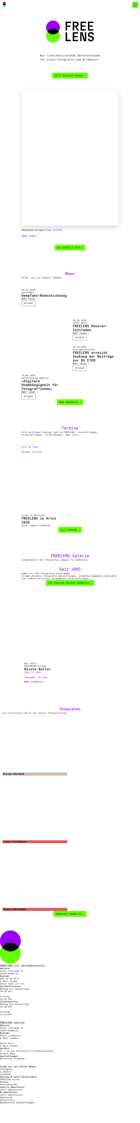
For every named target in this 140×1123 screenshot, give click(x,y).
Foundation (15, 109)
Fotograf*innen (19, 91)
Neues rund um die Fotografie (27, 18)
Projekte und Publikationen (29, 103)
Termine (13, 41)
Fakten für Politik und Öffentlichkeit (33, 68)
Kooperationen (18, 153)
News (10, 35)
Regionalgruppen (20, 97)
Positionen (15, 79)
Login (9, 174)
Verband (13, 85)
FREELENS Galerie (20, 47)
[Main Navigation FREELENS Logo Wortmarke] (14, 5)
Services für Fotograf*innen (23, 124)
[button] (127, 5)
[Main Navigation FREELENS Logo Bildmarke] (4, 4)
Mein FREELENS (18, 147)
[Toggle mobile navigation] (135, 4)
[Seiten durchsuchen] (119, 5)
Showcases (14, 53)
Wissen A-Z (15, 159)
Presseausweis (18, 141)
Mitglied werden (20, 135)
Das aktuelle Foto (21, 29)
